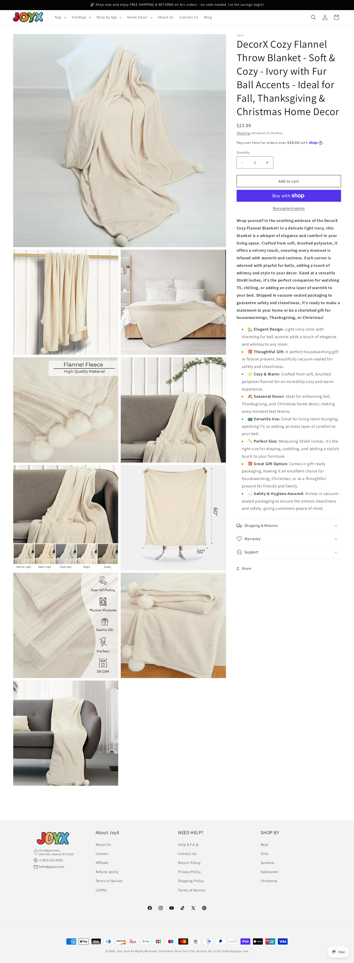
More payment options (289, 208)
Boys (264, 844)
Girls (264, 853)
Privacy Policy (189, 871)
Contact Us (187, 853)
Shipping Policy (191, 880)
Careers (102, 853)
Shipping (243, 133)
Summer (268, 862)
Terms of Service (109, 880)
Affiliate (102, 862)
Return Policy (189, 862)
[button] (60, 17)
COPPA (101, 890)
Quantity (243, 152)
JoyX (119, 951)
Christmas (269, 880)
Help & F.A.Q (188, 844)
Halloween (270, 871)
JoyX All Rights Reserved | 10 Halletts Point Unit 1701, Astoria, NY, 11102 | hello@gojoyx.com (186, 951)
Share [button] (246, 568)
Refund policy (107, 871)
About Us (103, 844)
